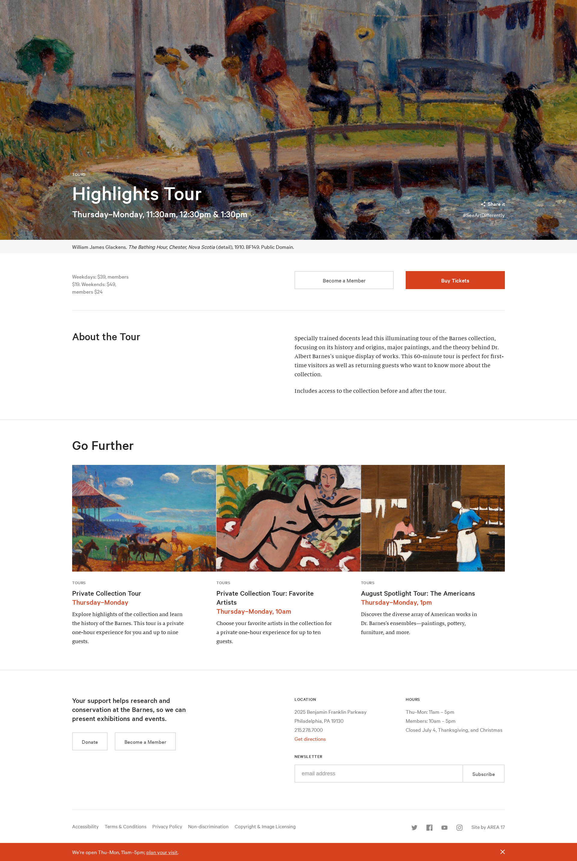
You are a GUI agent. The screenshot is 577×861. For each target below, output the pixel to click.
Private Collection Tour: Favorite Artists (265, 597)
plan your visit (162, 851)
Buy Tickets (455, 280)
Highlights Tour (137, 193)
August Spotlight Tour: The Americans (418, 593)
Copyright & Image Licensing (265, 826)
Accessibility (85, 826)
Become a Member (344, 280)
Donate (90, 741)
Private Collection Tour (106, 593)
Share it (496, 203)
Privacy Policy (167, 826)
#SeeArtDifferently (484, 214)
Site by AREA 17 (488, 826)
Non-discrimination (208, 826)
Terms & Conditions (125, 826)
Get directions (310, 738)
